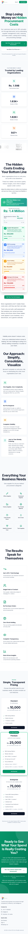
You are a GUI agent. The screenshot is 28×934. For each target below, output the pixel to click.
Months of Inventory (8, 269)
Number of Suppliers (8, 236)
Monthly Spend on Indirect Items (10, 217)
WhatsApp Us (4, 924)
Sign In (16, 2)
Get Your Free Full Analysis (13, 297)
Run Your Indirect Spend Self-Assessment (13, 43)
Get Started (23, 2)
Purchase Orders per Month (9, 252)
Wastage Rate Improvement (9, 285)
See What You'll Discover (13, 49)
